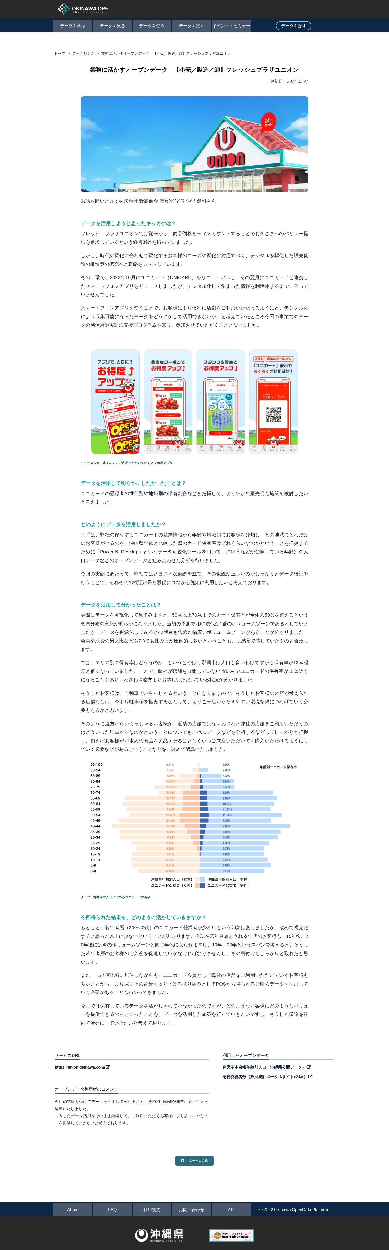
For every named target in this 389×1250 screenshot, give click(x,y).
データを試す (191, 26)
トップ (59, 53)
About (72, 1209)
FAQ (112, 1209)
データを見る (112, 26)
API (231, 1209)
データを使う (152, 26)
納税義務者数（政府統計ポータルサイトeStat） (265, 1076)
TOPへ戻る (197, 1160)
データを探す (293, 26)
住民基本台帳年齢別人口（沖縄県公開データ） (264, 1067)
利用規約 (151, 1209)
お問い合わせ (191, 1209)
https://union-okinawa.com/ (80, 1067)
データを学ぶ (72, 26)
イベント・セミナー (231, 26)
